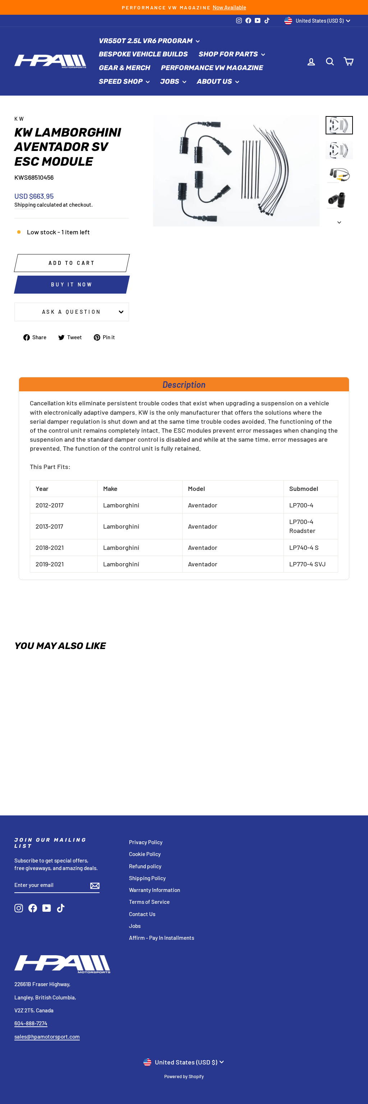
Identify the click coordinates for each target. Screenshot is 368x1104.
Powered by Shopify (184, 1076)
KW (20, 119)
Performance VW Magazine (212, 68)
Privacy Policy (145, 842)
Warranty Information (154, 890)
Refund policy (145, 866)
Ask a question (71, 312)
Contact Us (142, 914)
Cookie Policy (145, 854)
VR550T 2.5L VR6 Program (146, 41)
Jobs (170, 81)
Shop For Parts (229, 54)
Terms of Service (149, 901)
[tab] (184, 384)
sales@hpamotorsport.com (47, 1036)
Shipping (25, 204)
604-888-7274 (30, 1023)
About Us (215, 81)
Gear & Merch (124, 68)
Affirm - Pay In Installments (161, 937)
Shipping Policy (147, 878)
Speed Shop (121, 81)
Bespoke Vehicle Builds (143, 54)
